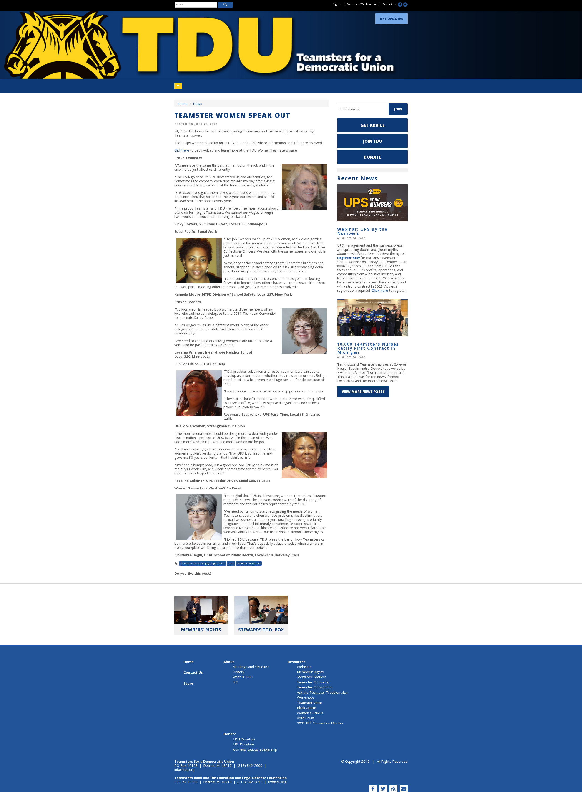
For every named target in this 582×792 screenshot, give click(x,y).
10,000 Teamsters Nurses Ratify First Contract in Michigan (368, 348)
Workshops (306, 697)
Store (188, 683)
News (197, 103)
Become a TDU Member (362, 4)
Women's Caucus (310, 713)
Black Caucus (307, 707)
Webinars (304, 666)
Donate (372, 157)
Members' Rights (310, 672)
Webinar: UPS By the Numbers (362, 231)
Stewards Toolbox (311, 677)
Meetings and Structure (251, 666)
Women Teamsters (249, 563)
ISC (235, 682)
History (238, 672)
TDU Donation (244, 739)
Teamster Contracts (313, 682)
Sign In (337, 4)
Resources (296, 661)
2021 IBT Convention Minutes (320, 723)
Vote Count (305, 718)
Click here (181, 150)
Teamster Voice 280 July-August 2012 (202, 563)
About (228, 661)
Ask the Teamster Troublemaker (322, 692)
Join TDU (372, 141)
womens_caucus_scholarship (255, 749)
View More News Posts (363, 391)
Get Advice (372, 125)
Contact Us (389, 4)
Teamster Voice (309, 702)
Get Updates (391, 17)
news (231, 563)
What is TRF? (243, 677)
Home (183, 103)
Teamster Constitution (314, 687)
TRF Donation (243, 744)
